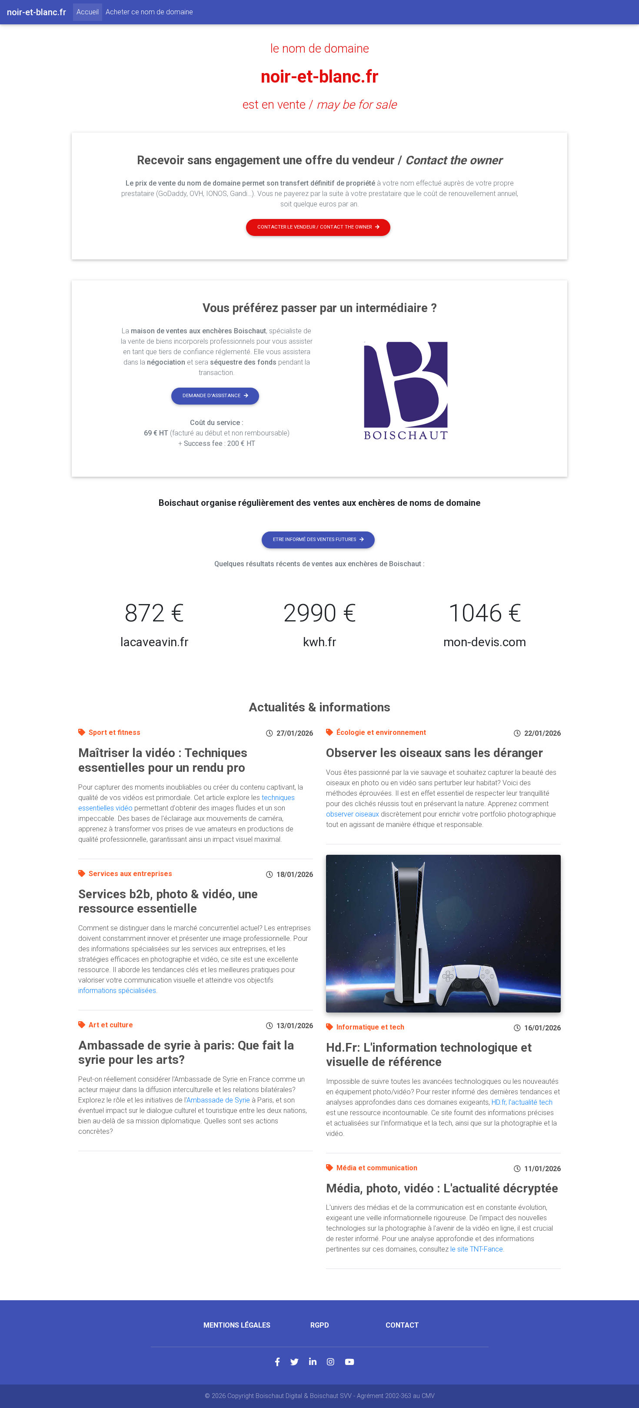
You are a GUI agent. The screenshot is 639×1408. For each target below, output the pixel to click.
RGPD (319, 1325)
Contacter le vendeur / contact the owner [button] (314, 227)
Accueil (89, 11)
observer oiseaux (352, 814)
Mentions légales (236, 1325)
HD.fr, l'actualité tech (522, 1102)
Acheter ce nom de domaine (149, 12)
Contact (402, 1325)
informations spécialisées (117, 990)
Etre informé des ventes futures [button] (314, 539)
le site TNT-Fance (476, 1249)
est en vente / (319, 105)
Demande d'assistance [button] (211, 395)
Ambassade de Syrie (218, 1100)
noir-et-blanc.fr (320, 76)
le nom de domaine (319, 49)
